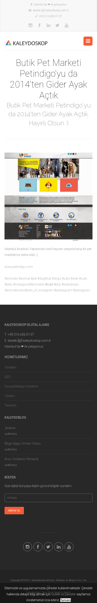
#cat (48, 278)
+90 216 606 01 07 (50, 16)
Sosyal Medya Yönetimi (21, 386)
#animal (24, 278)
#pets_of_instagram (39, 290)
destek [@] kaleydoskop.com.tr (51, 10)
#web (74, 278)
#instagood (21, 284)
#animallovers (15, 290)
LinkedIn (48, 25)
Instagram (30, 25)
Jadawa (10, 428)
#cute (83, 278)
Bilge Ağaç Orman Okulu (23, 443)
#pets (8, 284)
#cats (66, 278)
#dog (41, 278)
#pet (34, 278)
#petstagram (63, 290)
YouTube (66, 25)
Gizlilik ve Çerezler (63, 594)
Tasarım (10, 405)
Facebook (39, 25)
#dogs (56, 278)
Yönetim (10, 367)
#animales (37, 284)
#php (57, 284)
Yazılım (10, 396)
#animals (11, 278)
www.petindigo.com (19, 267)
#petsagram (81, 290)
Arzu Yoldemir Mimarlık (22, 459)
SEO (8, 377)
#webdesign (70, 284)
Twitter (57, 25)
